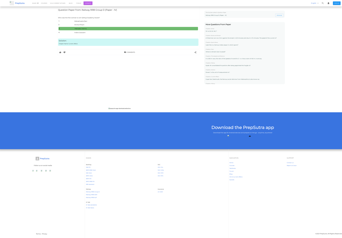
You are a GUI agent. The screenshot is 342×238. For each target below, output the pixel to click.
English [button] (313, 3)
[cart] (328, 3)
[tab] (35, 3)
